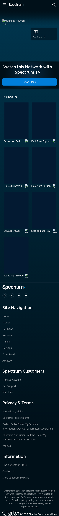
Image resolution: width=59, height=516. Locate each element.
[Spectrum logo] (16, 5)
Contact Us (8, 471)
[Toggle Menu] (4, 5)
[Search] (54, 5)
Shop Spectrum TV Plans (15, 477)
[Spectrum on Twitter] (19, 295)
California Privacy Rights (15, 417)
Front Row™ (9, 354)
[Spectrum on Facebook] (12, 295)
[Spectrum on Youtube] (26, 295)
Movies (6, 322)
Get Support (9, 386)
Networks (7, 335)
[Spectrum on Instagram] (4, 295)
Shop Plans (30, 81)
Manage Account (11, 379)
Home (5, 316)
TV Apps (7, 347)
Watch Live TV (39, 37)
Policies (6, 445)
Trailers (6, 341)
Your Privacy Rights (12, 411)
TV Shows (7, 328)
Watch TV (7, 392)
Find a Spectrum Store (14, 464)
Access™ (7, 360)
